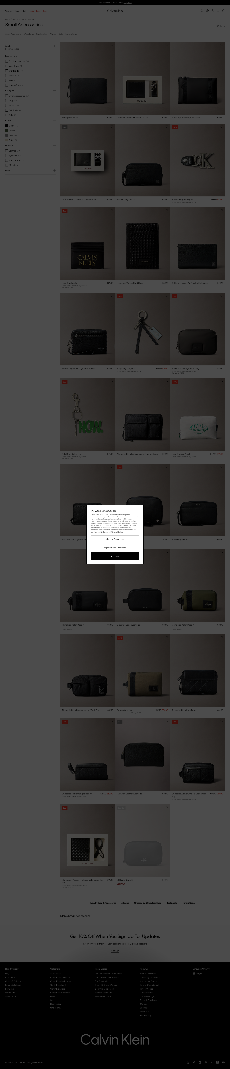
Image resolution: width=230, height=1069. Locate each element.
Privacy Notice (116, 532)
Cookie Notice (100, 532)
